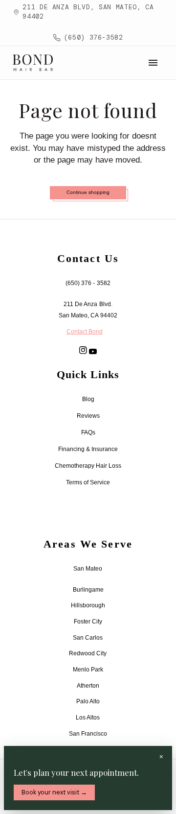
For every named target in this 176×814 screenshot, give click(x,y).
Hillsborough (88, 605)
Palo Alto (88, 701)
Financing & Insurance (88, 449)
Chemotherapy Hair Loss (88, 466)
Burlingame (88, 590)
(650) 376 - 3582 (88, 283)
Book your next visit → (54, 792)
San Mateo (87, 569)
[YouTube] (93, 351)
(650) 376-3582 (93, 37)
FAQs (88, 432)
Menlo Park (88, 669)
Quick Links (88, 375)
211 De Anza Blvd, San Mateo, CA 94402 (88, 12)
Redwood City (88, 653)
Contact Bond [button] (84, 332)
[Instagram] (83, 350)
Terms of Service (88, 482)
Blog (88, 399)
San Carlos (88, 638)
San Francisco (88, 734)
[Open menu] (153, 62)
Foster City (88, 621)
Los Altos (88, 717)
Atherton (88, 686)
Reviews (88, 416)
